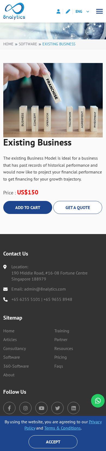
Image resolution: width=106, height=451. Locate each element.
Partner (60, 339)
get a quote (78, 207)
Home (8, 44)
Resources (63, 348)
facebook (9, 408)
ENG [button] (79, 11)
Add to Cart (27, 207)
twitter (57, 408)
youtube (41, 408)
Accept (53, 441)
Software (28, 44)
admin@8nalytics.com (45, 289)
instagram (25, 408)
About (8, 374)
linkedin (73, 408)
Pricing (60, 357)
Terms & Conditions (62, 428)
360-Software (16, 366)
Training (61, 330)
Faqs (58, 366)
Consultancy (14, 348)
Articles (10, 339)
